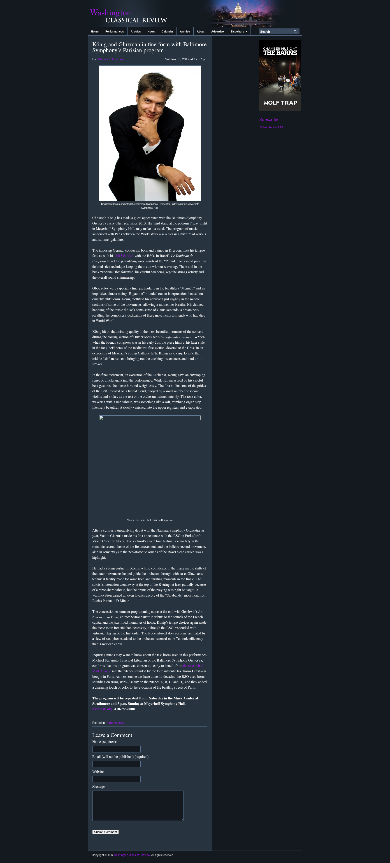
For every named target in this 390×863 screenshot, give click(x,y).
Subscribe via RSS (271, 127)
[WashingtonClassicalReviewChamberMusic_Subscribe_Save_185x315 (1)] (280, 109)
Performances (114, 31)
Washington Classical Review (133, 13)
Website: (98, 771)
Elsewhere (238, 31)
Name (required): (104, 741)
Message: (99, 786)
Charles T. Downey (110, 59)
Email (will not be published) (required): (120, 756)
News (151, 31)
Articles (136, 31)
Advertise (217, 31)
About (200, 31)
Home (95, 31)
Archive (185, 31)
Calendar (167, 31)
